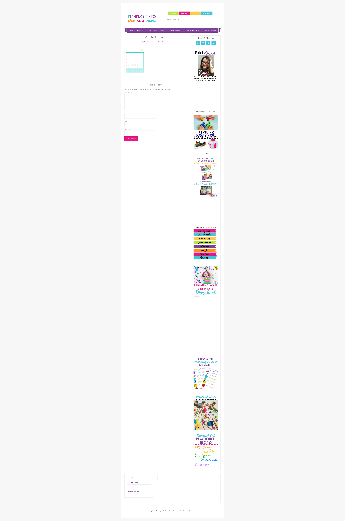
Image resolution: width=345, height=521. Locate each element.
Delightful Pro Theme (163, 511)
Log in (194, 511)
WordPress (189, 511)
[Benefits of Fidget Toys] (206, 149)
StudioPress (183, 511)
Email (126, 121)
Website (127, 129)
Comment (128, 93)
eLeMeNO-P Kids (142, 18)
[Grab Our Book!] (206, 197)
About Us (130, 478)
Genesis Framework (174, 511)
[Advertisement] (172, 7)
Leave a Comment (170, 42)
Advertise (131, 487)
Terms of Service (133, 491)
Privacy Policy (132, 482)
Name (126, 113)
